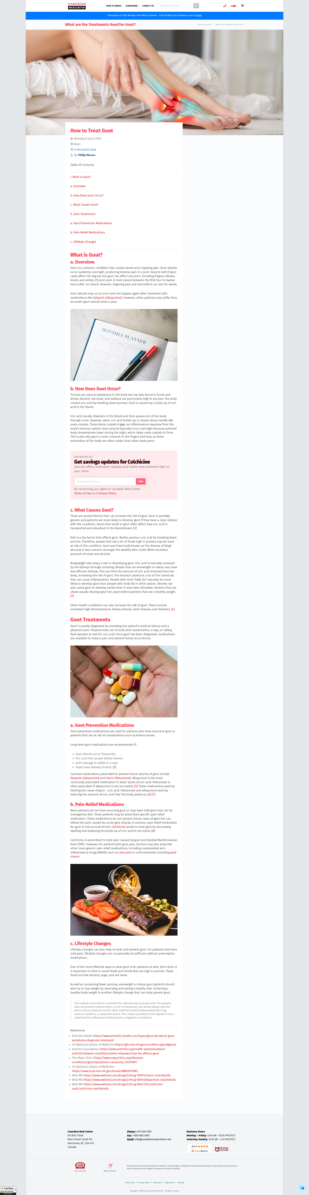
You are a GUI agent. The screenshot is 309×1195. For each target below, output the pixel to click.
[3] (72, 596)
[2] (135, 528)
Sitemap (181, 1183)
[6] (149, 794)
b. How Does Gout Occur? (86, 195)
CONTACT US (148, 6)
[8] (153, 831)
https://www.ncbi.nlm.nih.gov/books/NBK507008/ (105, 1071)
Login (233, 6)
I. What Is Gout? (80, 177)
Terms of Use (82, 493)
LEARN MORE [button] (132, 6)
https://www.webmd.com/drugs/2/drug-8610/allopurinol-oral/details (130, 1080)
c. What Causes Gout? (84, 204)
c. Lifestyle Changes (83, 242)
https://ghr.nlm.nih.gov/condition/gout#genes (145, 1044)
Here (198, 15)
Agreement (169, 1183)
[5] (114, 767)
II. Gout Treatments (82, 214)
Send (140, 481)
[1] (96, 280)
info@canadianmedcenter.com (153, 1139)
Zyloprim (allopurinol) (107, 297)
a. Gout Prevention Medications (91, 223)
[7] (153, 794)
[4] (173, 609)
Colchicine (119, 827)
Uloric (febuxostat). (119, 778)
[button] (8, 1190)
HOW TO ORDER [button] (114, 6)
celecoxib (124, 852)
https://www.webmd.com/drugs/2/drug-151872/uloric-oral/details (127, 1075)
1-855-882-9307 (141, 1135)
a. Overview (77, 186)
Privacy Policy (107, 493)
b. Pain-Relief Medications (87, 232)
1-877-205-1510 (143, 1131)
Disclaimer (157, 1183)
